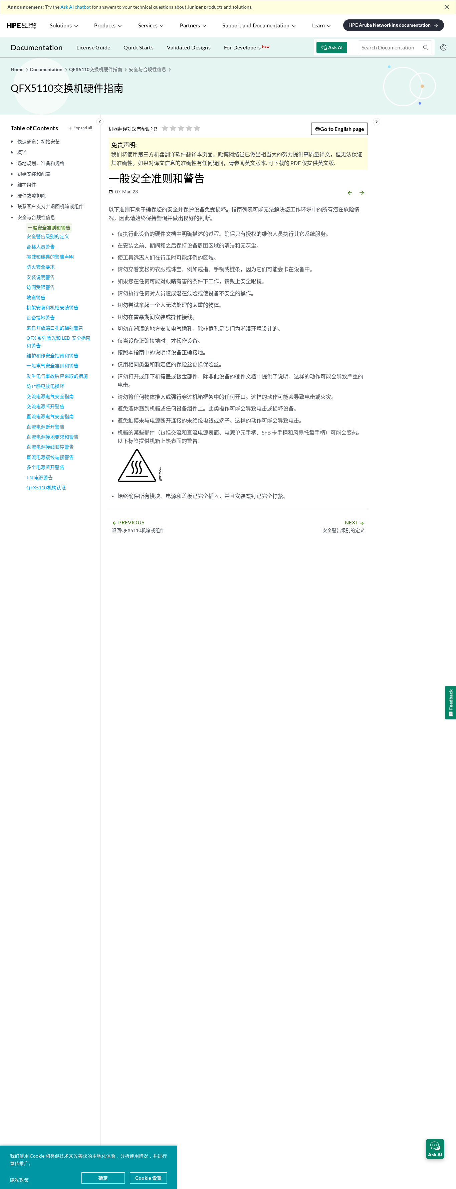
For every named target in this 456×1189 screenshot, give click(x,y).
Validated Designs (189, 47)
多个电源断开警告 (45, 467)
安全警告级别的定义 (47, 236)
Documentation (36, 47)
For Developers (246, 47)
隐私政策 (19, 1179)
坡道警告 (35, 297)
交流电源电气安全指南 (50, 396)
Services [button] (148, 25)
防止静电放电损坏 (45, 386)
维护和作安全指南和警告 (52, 355)
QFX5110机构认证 (46, 487)
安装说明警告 (40, 277)
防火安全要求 (40, 267)
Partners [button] (190, 25)
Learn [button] (318, 25)
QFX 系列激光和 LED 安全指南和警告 (58, 341)
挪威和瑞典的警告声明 (50, 257)
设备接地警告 (40, 317)
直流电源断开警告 (45, 427)
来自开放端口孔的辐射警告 (54, 328)
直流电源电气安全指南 (50, 416)
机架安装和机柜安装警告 (52, 307)
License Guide (93, 47)
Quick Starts (139, 47)
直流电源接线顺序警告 (50, 447)
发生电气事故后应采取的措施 (57, 376)
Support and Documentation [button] (255, 25)
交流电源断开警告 (45, 406)
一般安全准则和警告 (49, 227)
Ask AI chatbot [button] (75, 7)
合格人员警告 (40, 246)
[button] (435, 1149)
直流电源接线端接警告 (50, 457)
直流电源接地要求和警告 (52, 437)
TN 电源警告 (39, 477)
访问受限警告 (40, 287)
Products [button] (105, 25)
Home (17, 69)
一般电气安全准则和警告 (52, 365)
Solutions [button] (61, 25)
